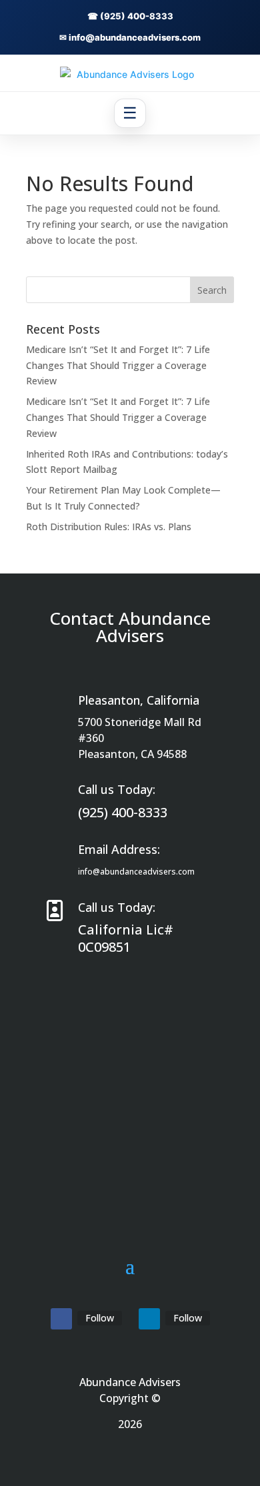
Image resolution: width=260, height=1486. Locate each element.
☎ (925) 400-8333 (130, 16)
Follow (99, 1317)
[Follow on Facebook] (61, 1318)
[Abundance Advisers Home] (130, 74)
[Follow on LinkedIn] (149, 1318)
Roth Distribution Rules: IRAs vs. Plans (108, 526)
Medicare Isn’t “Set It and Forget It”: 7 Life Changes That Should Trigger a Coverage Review (118, 365)
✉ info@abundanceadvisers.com (130, 37)
